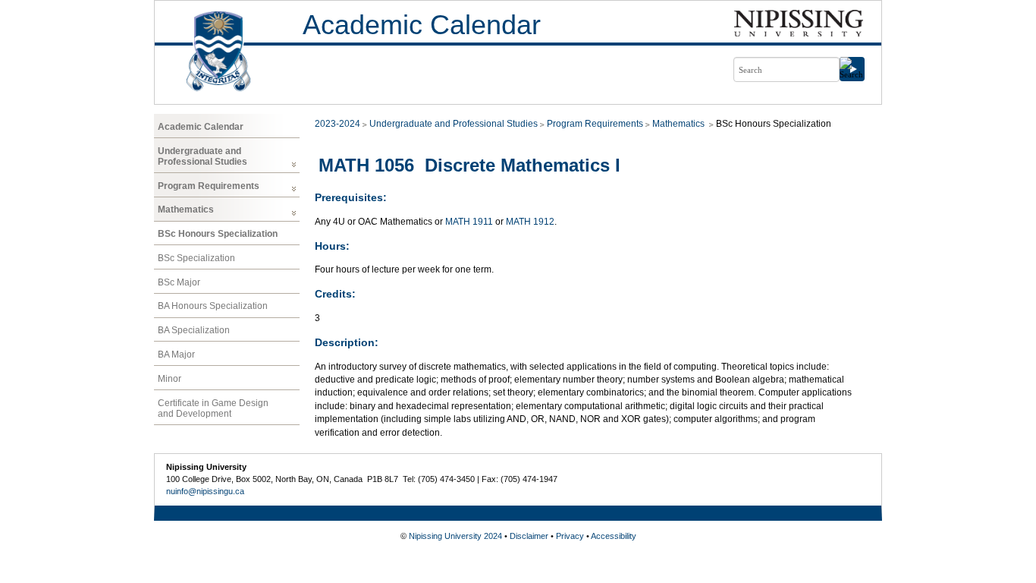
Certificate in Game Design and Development (213, 408)
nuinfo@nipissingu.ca (205, 491)
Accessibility (613, 535)
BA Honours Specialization (213, 306)
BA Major (176, 354)
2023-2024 (337, 123)
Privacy (570, 535)
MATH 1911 (469, 221)
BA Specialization (194, 330)
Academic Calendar (422, 24)
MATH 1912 (530, 221)
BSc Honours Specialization (218, 233)
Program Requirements (208, 186)
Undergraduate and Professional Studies (202, 156)
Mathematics (186, 209)
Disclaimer (529, 535)
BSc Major (179, 282)
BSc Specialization (196, 258)
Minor (169, 378)
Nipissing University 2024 (455, 535)
